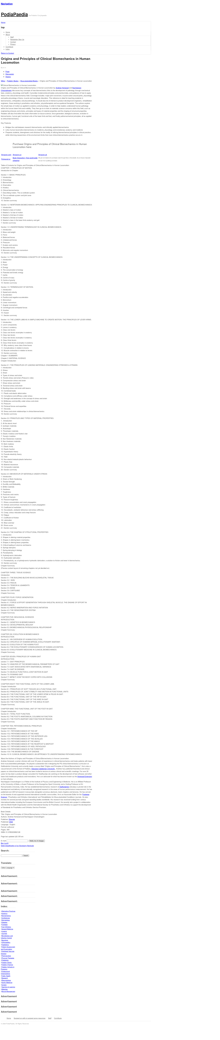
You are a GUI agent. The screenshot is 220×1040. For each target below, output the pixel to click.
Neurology (4, 940)
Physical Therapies (7, 958)
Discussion (10, 74)
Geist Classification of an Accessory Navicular (17, 845)
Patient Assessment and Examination (8, 948)
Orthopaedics (5, 942)
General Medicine (7, 929)
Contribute (9, 47)
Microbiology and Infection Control (7, 937)
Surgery (4, 985)
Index (8, 49)
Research (4, 978)
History (8, 76)
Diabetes (4, 922)
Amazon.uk (42, 154)
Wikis (3, 81)
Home (8, 32)
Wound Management (8, 991)
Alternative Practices (8, 911)
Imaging (4, 931)
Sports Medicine (6, 982)
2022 (11, 822)
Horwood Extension (84, 776)
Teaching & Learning (8, 987)
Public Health (5, 976)
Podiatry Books (12, 81)
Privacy (13, 44)
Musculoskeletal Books (29, 81)
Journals (4, 933)
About (8, 34)
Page (7, 71)
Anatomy (4, 913)
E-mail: (4, 840)
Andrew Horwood (62, 88)
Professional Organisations (5, 972)
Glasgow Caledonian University (43, 768)
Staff (12, 37)
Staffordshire (64, 786)
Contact (13, 42)
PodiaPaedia (14, 14)
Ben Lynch (4, 843)
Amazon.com (6, 154)
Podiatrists (5, 960)
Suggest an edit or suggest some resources (29, 1018)
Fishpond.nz (5, 159)
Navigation (7, 3)
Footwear (4, 924)
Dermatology (5, 920)
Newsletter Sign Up (17, 39)
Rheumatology (6, 980)
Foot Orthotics (6, 927)
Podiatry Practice (7, 965)
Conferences (5, 918)
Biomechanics (6, 916)
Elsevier (12, 819)
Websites (4, 989)
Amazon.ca (17, 154)
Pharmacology (6, 956)
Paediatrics (5, 945)
